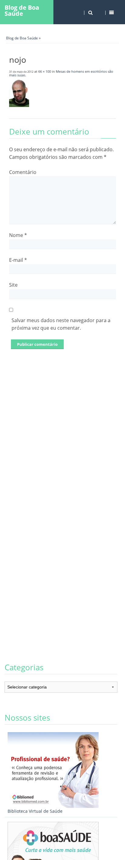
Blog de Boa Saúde (22, 10)
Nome (18, 235)
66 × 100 (44, 71)
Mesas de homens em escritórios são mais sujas (61, 73)
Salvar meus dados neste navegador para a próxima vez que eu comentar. (61, 324)
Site (13, 285)
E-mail (18, 260)
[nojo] (19, 105)
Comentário (22, 172)
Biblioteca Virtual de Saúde (35, 811)
